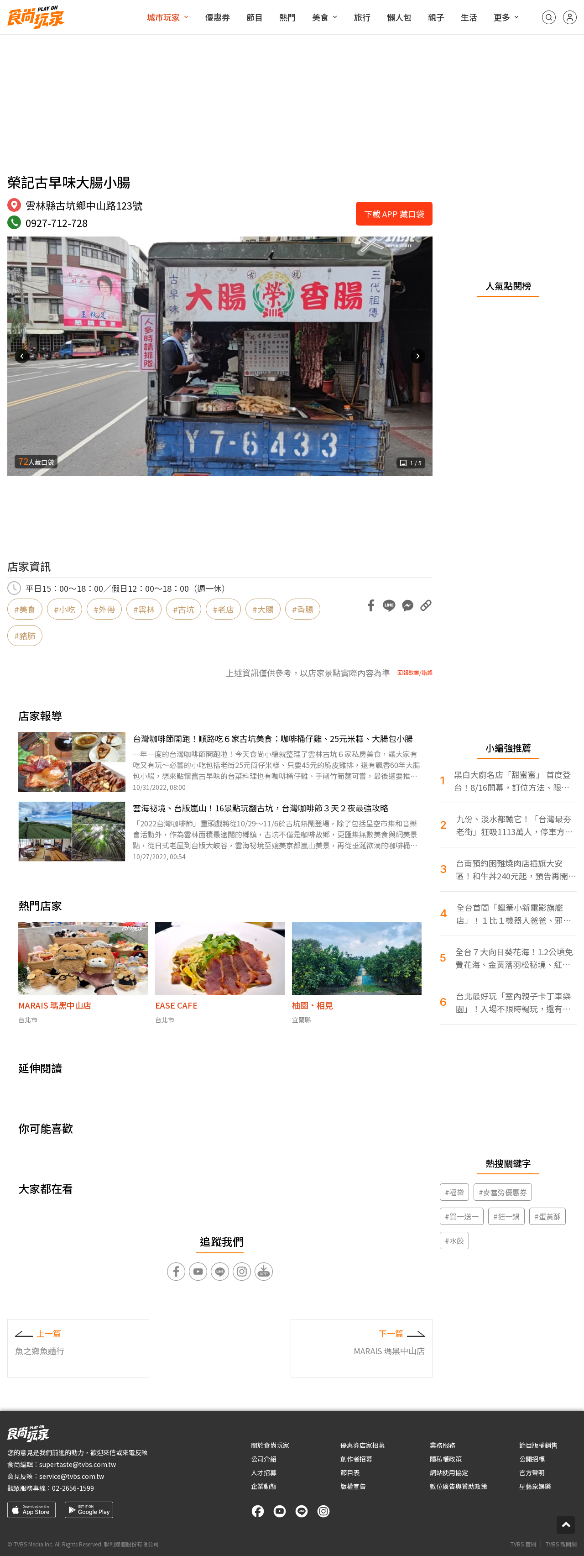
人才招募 (263, 1472)
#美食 (25, 609)
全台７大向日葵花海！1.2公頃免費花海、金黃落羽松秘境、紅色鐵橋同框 (514, 958)
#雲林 (144, 609)
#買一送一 (462, 1216)
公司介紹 (263, 1458)
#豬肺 (25, 635)
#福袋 (454, 1192)
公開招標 (532, 1458)
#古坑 (183, 609)
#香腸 (302, 609)
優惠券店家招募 (362, 1445)
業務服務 (442, 1445)
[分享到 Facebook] (371, 605)
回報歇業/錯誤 (415, 672)
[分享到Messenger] (407, 605)
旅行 (362, 17)
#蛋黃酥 (547, 1216)
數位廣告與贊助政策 (458, 1486)
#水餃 (454, 1240)
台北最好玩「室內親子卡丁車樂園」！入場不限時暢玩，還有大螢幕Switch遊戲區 (513, 1002)
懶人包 (399, 17)
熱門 (287, 17)
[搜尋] (549, 17)
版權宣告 (353, 1486)
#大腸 (263, 609)
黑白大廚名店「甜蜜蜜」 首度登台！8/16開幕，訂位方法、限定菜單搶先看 (512, 781)
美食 (320, 17)
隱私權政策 (446, 1458)
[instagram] (323, 1511)
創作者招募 (356, 1458)
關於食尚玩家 (270, 1445)
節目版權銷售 (538, 1445)
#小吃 (64, 609)
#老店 (223, 609)
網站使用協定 (449, 1472)
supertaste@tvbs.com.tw (77, 1464)
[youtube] (280, 1511)
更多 (502, 17)
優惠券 (217, 17)
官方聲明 (532, 1472)
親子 (436, 17)
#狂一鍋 (506, 1216)
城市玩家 (163, 17)
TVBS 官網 (523, 1544)
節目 (254, 17)
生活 (469, 17)
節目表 (350, 1472)
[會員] (570, 17)
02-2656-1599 (73, 1488)
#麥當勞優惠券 (503, 1192)
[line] (301, 1511)
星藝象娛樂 (535, 1486)
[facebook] (258, 1511)
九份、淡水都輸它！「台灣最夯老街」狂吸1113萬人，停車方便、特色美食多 (513, 825)
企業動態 (263, 1486)
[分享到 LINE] (389, 605)
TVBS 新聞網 (561, 1544)
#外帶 (104, 609)
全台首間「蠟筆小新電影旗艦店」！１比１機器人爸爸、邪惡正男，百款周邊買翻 (513, 913)
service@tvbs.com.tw (71, 1476)
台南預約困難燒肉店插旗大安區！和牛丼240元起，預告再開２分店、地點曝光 (516, 869)
